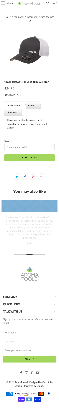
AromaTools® (21, 382)
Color (6, 141)
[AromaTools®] (29, 3)
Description (14, 105)
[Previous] (2, 227)
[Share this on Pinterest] (33, 176)
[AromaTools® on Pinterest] (32, 373)
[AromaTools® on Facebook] (21, 373)
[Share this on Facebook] (25, 176)
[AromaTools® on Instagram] (26, 373)
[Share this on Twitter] (17, 176)
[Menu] (1, 3)
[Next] (56, 227)
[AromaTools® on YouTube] (37, 373)
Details (32, 105)
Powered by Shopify (34, 385)
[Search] (48, 3)
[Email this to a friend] (41, 176)
